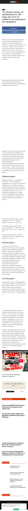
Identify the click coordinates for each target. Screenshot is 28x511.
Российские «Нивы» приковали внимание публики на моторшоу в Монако (13, 415)
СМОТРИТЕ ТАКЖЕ (7, 399)
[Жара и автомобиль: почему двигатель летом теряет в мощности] (5, 480)
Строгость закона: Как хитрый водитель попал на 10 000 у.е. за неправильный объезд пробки (13, 453)
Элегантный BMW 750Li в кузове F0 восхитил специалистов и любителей (13, 407)
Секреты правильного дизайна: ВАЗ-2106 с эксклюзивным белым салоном (13, 444)
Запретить (23, 509)
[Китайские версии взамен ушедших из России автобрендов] (5, 487)
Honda (14, 229)
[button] (26, 2)
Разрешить (16, 509)
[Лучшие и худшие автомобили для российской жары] (5, 474)
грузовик (10, 238)
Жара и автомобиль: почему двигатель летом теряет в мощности (16, 480)
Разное (3, 9)
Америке (18, 319)
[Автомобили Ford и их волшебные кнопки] (5, 467)
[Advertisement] (14, 108)
